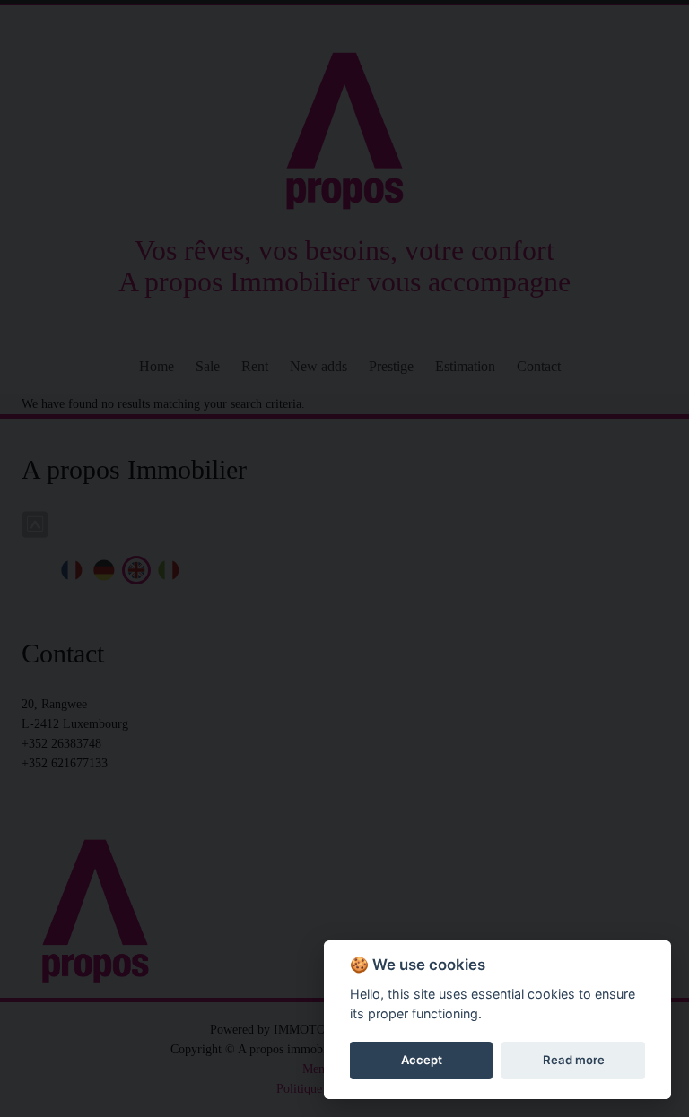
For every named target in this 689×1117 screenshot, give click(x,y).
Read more (574, 1059)
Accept (421, 1059)
